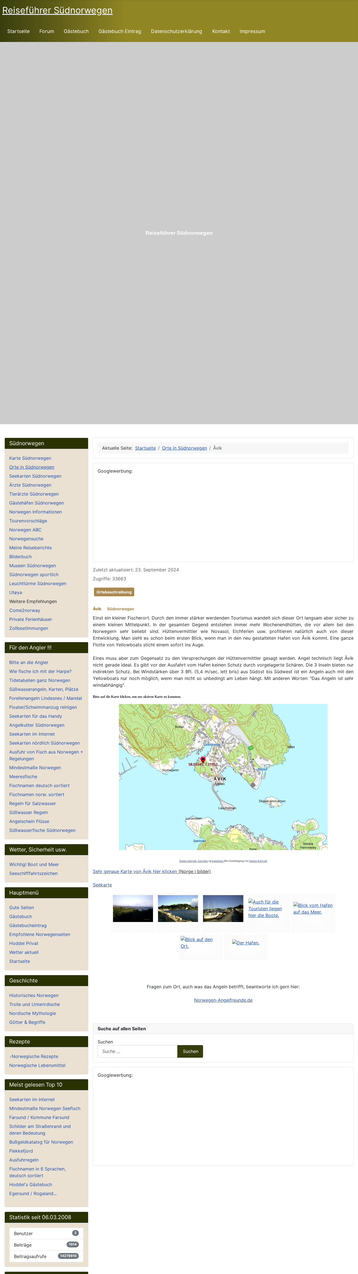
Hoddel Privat (23, 943)
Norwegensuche (26, 538)
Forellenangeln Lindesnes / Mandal (45, 698)
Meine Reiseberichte (30, 547)
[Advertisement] (223, 518)
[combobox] (138, 1051)
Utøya (15, 592)
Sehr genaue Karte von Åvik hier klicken (135, 871)
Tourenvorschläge (28, 521)
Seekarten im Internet (32, 734)
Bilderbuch (20, 556)
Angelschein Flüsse (29, 821)
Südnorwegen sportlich (33, 574)
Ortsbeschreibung (114, 592)
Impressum (252, 31)
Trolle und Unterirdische (34, 1004)
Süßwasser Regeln (28, 812)
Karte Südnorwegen (30, 458)
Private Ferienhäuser (30, 619)
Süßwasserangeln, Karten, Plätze (43, 689)
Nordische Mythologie (32, 1013)
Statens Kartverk (258, 861)
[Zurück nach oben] (351, 1267)
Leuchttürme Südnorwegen (37, 583)
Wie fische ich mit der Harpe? (40, 671)
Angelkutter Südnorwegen (36, 725)
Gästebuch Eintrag (119, 31)
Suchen (105, 1042)
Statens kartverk (188, 861)
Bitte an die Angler (28, 662)
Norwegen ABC (25, 529)
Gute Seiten (21, 907)
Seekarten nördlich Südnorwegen (44, 743)
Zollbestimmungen (28, 628)
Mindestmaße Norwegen (35, 767)
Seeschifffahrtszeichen (33, 873)
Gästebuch (76, 31)
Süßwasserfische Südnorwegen (42, 830)
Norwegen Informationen (35, 512)
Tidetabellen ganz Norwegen (39, 680)
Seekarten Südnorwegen (35, 476)
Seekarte (102, 885)
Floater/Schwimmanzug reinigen (43, 707)
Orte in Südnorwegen (31, 467)
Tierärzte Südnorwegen (34, 494)
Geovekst (203, 861)
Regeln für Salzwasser (32, 803)
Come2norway (24, 610)
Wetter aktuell (24, 952)
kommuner (218, 861)
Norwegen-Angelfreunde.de (223, 1000)
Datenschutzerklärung (176, 31)
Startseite (18, 31)
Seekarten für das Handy (35, 716)
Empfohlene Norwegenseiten (39, 934)
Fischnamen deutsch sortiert (39, 785)
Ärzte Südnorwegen (30, 485)
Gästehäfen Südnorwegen (36, 503)
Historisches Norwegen (33, 995)
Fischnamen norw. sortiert (36, 794)
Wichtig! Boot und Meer (34, 864)
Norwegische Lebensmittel (37, 1065)
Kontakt (221, 31)
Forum (46, 31)
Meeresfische (23, 776)
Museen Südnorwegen (32, 565)
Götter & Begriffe (27, 1022)
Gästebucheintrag (28, 925)
